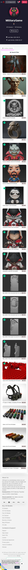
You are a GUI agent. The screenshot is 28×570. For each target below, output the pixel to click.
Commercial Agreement (8, 540)
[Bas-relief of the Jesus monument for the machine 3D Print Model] (14, 349)
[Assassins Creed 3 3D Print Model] (14, 217)
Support (4, 530)
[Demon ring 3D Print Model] (14, 108)
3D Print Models (6, 511)
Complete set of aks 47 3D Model (10, 468)
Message (14, 31)
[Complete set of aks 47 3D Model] (14, 458)
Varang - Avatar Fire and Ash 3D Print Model (13, 74)
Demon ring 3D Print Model (9, 117)
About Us (5, 477)
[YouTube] (21, 563)
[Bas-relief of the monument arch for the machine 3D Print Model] (14, 305)
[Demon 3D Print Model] (14, 86)
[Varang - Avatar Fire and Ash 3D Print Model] (14, 64)
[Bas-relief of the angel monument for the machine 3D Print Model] (14, 327)
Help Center (5, 533)
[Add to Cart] (21, 71)
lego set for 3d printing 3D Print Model (12, 380)
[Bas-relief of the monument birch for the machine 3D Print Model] (14, 283)
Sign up (24, 2)
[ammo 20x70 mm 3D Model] (14, 436)
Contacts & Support (8, 528)
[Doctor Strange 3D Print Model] (14, 173)
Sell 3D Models (6, 518)
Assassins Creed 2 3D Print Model (11, 249)
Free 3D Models (6, 513)
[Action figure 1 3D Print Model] (14, 195)
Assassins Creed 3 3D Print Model (11, 227)
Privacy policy (5, 542)
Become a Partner (7, 520)
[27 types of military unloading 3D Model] (14, 392)
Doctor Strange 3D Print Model (10, 183)
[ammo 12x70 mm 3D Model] (14, 414)
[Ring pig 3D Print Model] (14, 130)
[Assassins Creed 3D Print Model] (14, 261)
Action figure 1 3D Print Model (9, 205)
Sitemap (18, 555)
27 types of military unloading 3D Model (12, 402)
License (4, 537)
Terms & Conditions (7, 544)
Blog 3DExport (6, 522)
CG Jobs (4, 525)
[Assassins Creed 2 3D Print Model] (14, 239)
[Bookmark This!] (24, 71)
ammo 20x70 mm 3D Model (9, 446)
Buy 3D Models (7, 506)
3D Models (5, 508)
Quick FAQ (5, 535)
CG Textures (5, 515)
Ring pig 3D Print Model (8, 139)
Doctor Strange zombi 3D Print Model (11, 161)
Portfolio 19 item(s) (8, 48)
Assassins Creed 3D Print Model (10, 271)
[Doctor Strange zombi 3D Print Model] (14, 151)
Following (18, 27)
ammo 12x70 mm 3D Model (9, 424)
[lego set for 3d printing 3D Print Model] (14, 370)
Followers (10, 27)
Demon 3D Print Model (8, 96)
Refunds (4, 547)
